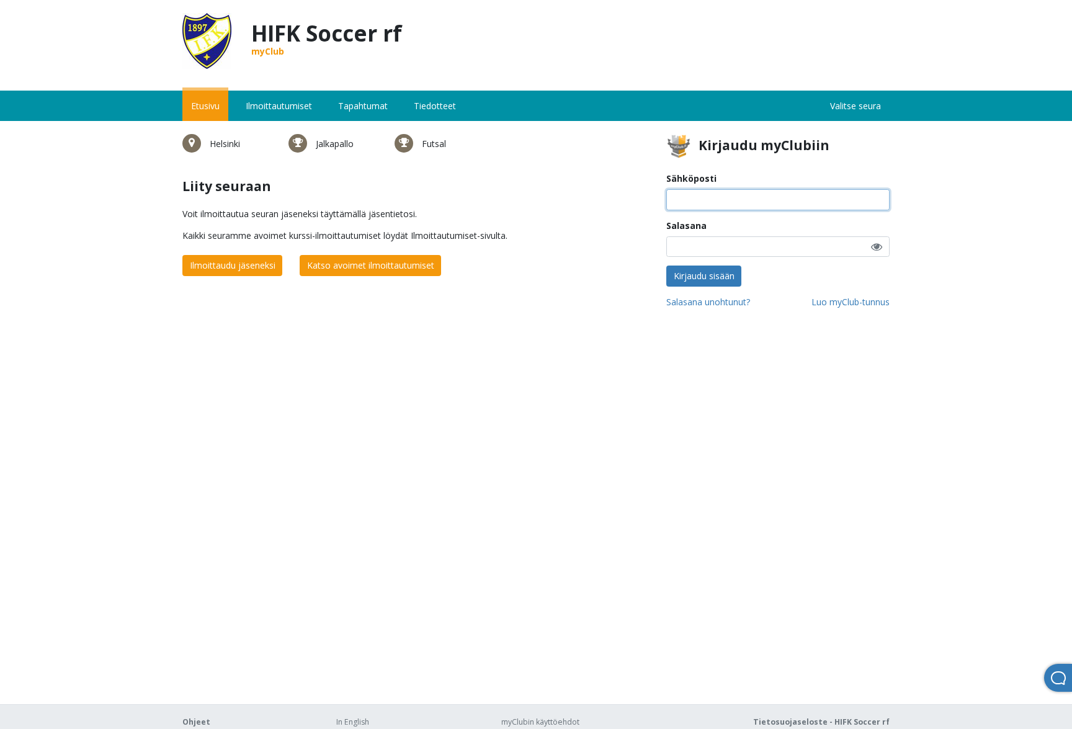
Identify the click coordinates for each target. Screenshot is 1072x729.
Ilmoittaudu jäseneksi (232, 265)
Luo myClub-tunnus (850, 302)
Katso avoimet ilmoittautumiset (370, 265)
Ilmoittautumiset (279, 106)
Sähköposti (691, 178)
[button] (876, 246)
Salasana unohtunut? (708, 302)
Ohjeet (196, 722)
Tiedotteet (435, 106)
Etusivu (205, 106)
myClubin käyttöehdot (540, 722)
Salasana (686, 225)
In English (352, 722)
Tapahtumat (363, 106)
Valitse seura (855, 106)
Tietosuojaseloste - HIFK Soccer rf (821, 722)
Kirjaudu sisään (704, 276)
